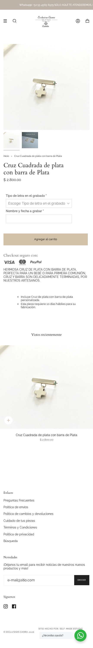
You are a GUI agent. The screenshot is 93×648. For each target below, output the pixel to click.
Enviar (82, 580)
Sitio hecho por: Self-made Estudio (60, 629)
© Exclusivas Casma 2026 (18, 632)
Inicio (6, 156)
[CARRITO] (87, 21)
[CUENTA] (78, 21)
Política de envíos (15, 507)
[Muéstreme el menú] (6, 21)
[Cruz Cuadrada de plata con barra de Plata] (46, 387)
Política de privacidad (18, 534)
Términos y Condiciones (20, 527)
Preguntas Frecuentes (18, 500)
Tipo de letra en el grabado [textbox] (26, 195)
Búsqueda (10, 541)
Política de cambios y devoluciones (28, 514)
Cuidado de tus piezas (19, 520)
